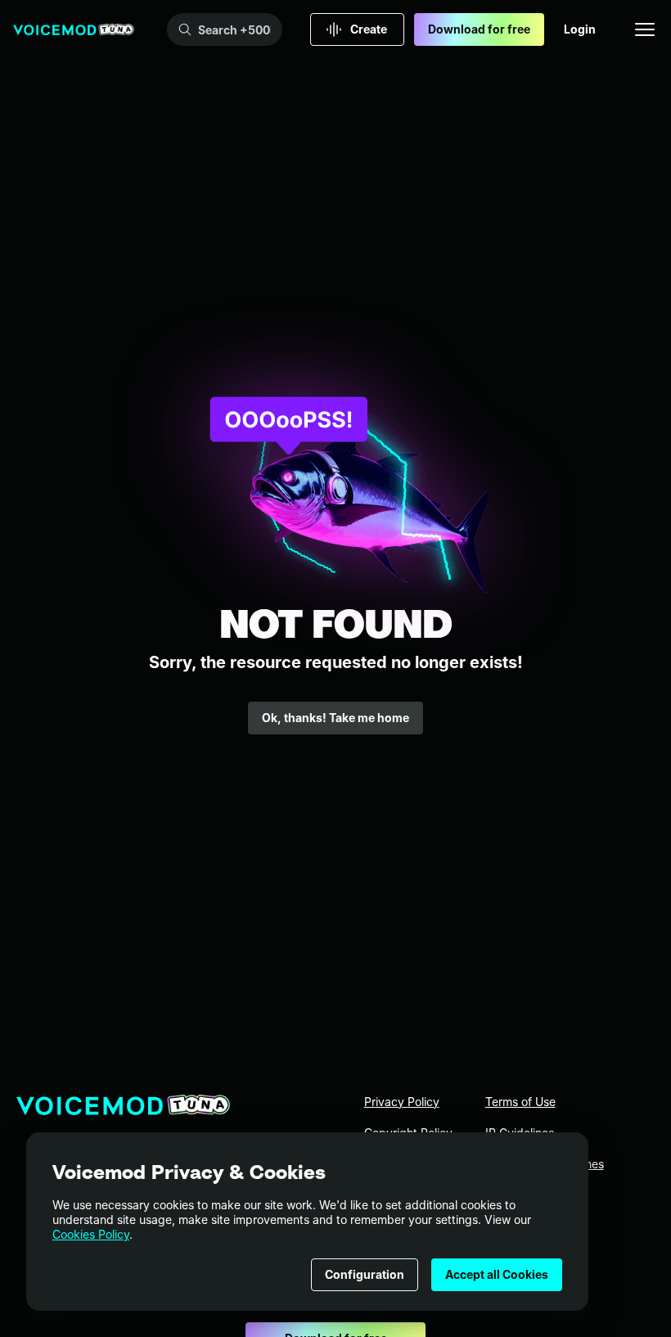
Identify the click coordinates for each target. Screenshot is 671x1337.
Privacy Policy (401, 1102)
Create (368, 29)
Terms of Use (520, 1102)
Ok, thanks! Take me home (335, 718)
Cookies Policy (90, 1234)
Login (580, 29)
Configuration (364, 1274)
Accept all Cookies (496, 1274)
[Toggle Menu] (645, 29)
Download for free (479, 29)
